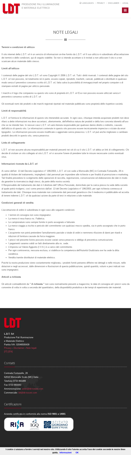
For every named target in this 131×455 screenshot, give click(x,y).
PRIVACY (101, 3)
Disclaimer (19, 348)
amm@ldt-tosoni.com (32, 388)
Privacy (8, 348)
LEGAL (125, 3)
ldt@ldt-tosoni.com (27, 392)
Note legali (31, 348)
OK (77, 452)
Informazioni (65, 452)
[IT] (6, 351)
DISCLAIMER (113, 3)
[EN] (10, 351)
